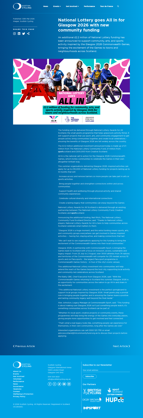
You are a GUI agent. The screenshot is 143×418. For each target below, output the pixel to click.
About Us (17, 371)
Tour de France (106, 6)
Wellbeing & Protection (23, 394)
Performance (89, 6)
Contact (16, 391)
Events (56, 6)
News (45, 6)
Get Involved (71, 6)
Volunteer (17, 379)
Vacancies (17, 389)
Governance (18, 386)
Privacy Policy (19, 396)
